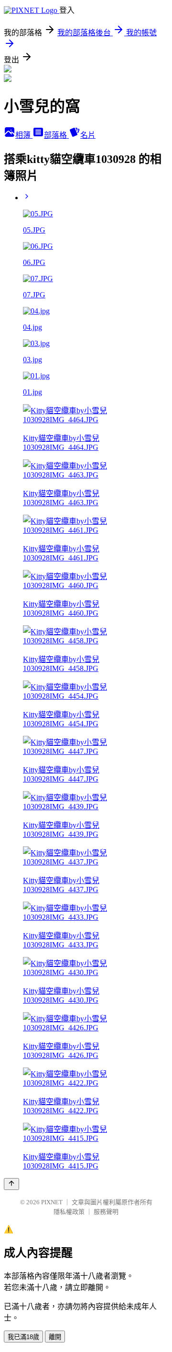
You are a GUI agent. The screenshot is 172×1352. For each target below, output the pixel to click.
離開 (55, 1337)
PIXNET (52, 1202)
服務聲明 (106, 1211)
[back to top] (11, 1184)
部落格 (56, 135)
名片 (88, 135)
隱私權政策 (69, 1211)
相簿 (23, 135)
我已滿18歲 (23, 1337)
